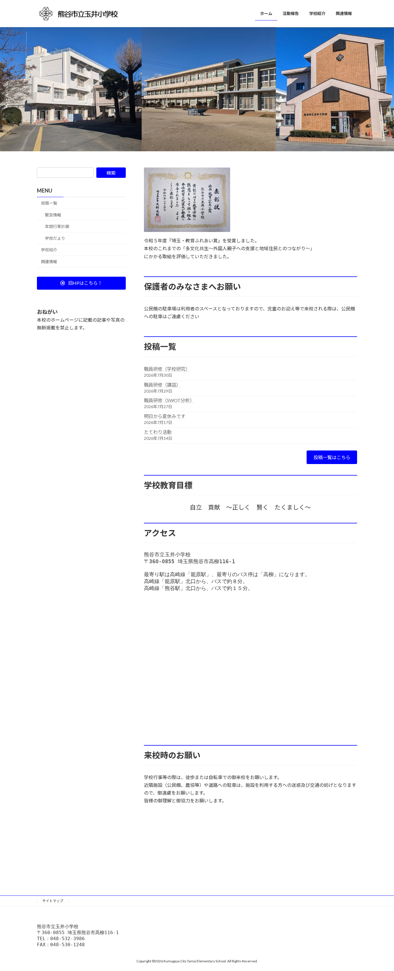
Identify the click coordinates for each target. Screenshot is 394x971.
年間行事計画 (57, 226)
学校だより (55, 238)
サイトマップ (52, 901)
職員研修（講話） (162, 384)
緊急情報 (53, 214)
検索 (111, 173)
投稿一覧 (49, 203)
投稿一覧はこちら (332, 457)
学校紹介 (49, 249)
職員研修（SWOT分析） (169, 400)
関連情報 (49, 261)
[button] (81, 283)
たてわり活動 (158, 432)
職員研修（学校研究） (167, 369)
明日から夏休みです (164, 416)
